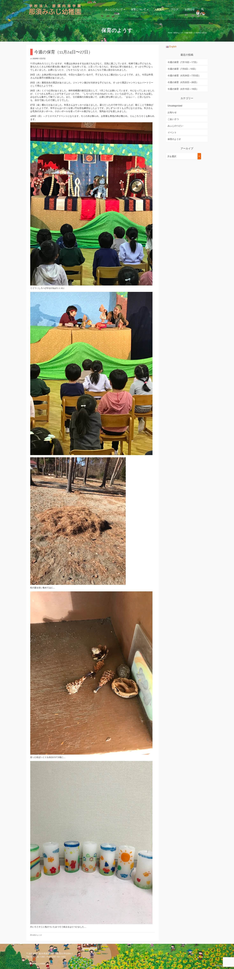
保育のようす (37, 935)
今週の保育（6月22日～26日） (183, 82)
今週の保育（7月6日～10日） (182, 68)
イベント (172, 132)
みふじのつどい (175, 125)
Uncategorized (175, 105)
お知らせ (172, 112)
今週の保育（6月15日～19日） (183, 88)
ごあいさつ (173, 119)
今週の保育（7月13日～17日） (183, 62)
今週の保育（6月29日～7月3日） (184, 75)
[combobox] (183, 156)
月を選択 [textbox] (171, 156)
